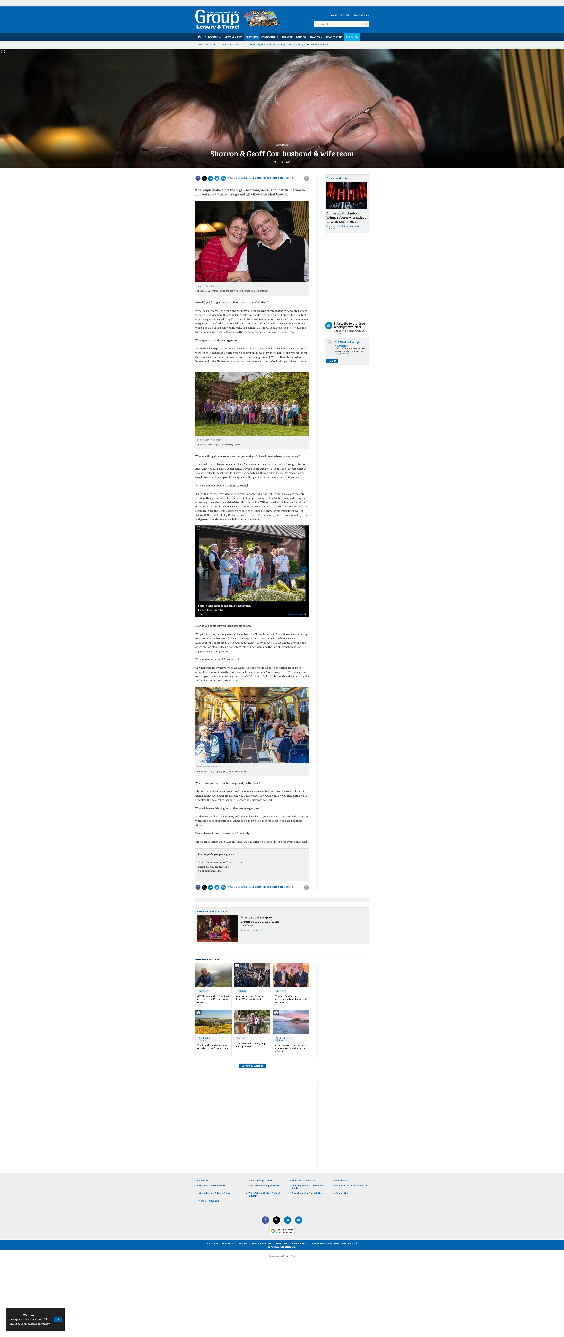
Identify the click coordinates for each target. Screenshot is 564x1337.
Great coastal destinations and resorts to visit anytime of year (291, 1048)
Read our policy (40, 1323)
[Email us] (299, 1220)
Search (365, 24)
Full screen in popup (198, 528)
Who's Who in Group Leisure (279, 44)
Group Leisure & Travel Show (214, 1193)
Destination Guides (204, 1039)
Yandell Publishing (209, 1200)
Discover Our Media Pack (212, 1185)
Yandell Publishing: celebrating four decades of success (291, 999)
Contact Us (240, 44)
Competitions (342, 1193)
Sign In (333, 15)
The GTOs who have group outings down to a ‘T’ (251, 1045)
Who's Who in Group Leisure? (264, 1185)
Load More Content (252, 1066)
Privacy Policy (283, 1243)
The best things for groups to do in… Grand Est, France (213, 1046)
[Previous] (200, 569)
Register (345, 15)
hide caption (295, 614)
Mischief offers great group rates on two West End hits (260, 921)
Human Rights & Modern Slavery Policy (333, 1243)
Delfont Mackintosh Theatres (344, 227)
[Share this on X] (204, 178)
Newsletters (342, 1180)
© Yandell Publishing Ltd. (282, 1247)
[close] (309, 172)
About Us (216, 44)
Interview (203, 991)
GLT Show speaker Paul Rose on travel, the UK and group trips (213, 999)
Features (282, 144)
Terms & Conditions (261, 1243)
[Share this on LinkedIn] (210, 178)
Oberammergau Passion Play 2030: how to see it (250, 997)
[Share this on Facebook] (198, 178)
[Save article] (306, 178)
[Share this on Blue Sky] (217, 178)
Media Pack (228, 44)
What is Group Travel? (260, 1180)
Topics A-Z (241, 1243)
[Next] (304, 569)
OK (58, 1319)
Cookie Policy (301, 1243)
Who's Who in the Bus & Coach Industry (264, 1194)
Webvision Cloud (288, 1256)
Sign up (332, 361)
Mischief (260, 930)
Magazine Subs (361, 15)
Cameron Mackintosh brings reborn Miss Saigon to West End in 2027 (346, 217)
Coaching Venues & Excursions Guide (311, 44)
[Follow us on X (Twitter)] (276, 1220)
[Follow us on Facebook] (265, 1220)
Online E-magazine (256, 44)
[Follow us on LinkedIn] (287, 1220)
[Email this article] (223, 178)
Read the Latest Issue (303, 1180)
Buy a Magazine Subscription (307, 1193)
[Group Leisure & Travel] (217, 27)
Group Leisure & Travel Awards (351, 1185)
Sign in (267, 172)
